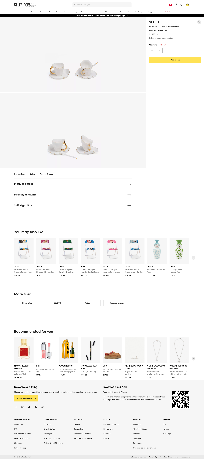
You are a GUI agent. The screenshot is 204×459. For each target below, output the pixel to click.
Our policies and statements (144, 448)
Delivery (47, 424)
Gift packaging (20, 448)
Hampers (166, 429)
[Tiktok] (29, 408)
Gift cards (18, 443)
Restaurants (108, 429)
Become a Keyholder (24, 398)
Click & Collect (49, 429)
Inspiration (137, 424)
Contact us (18, 424)
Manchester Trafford (82, 434)
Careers (136, 434)
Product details (23, 183)
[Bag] (187, 4)
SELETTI (154, 22)
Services (106, 434)
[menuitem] (33, 11)
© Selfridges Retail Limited (22, 457)
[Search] (75, 4)
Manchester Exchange (83, 438)
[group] (102, 258)
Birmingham (79, 429)
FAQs (16, 429)
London (77, 424)
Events (106, 438)
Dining (32, 174)
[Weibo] (42, 408)
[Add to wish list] (199, 22)
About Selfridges (140, 429)
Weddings (167, 434)
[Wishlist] (181, 4)
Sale (164, 424)
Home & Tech (19, 174)
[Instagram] (23, 408)
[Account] (176, 4)
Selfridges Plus (23, 205)
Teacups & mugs (46, 174)
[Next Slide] (193, 258)
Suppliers (137, 438)
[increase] (160, 50)
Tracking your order (52, 438)
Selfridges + (49, 434)
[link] (23, 270)
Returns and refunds (22, 434)
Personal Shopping (22, 438)
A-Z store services (111, 424)
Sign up (125, 16)
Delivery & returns (25, 194)
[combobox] (104, 5)
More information (156, 30)
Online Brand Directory (53, 443)
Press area (137, 443)
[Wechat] (36, 408)
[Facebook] (16, 408)
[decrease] (152, 50)
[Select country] (170, 4)
